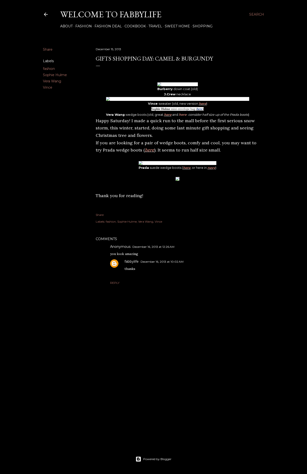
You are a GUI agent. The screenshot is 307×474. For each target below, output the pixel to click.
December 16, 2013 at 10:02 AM (162, 261)
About (66, 26)
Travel (155, 26)
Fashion (83, 26)
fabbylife (131, 261)
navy (211, 168)
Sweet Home (177, 26)
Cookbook (135, 26)
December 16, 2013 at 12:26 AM (153, 247)
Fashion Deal (108, 26)
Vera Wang (52, 81)
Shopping (203, 26)
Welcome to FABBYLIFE (110, 14)
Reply (114, 283)
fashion (49, 69)
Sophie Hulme (55, 75)
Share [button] (48, 49)
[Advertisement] (177, 398)
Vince (47, 87)
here (202, 103)
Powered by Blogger (157, 459)
